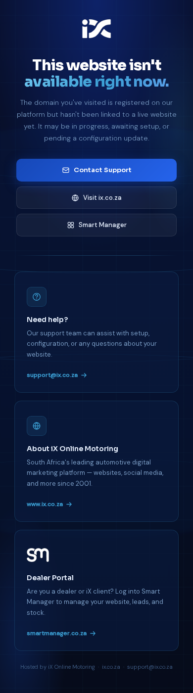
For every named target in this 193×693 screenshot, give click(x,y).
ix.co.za (111, 666)
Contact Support (103, 170)
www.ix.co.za (45, 504)
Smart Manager (103, 225)
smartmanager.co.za (57, 633)
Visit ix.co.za (102, 197)
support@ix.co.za (52, 375)
